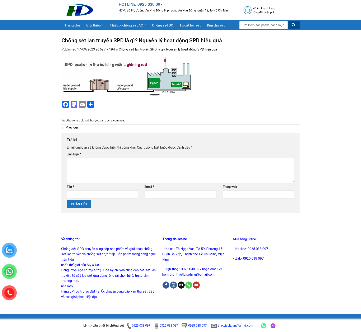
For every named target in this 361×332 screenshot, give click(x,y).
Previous (70, 127)
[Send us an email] (181, 285)
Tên (70, 187)
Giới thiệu (93, 25)
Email (149, 187)
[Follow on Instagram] (173, 285)
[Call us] (188, 285)
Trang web (230, 187)
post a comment (115, 120)
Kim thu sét (216, 25)
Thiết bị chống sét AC (126, 25)
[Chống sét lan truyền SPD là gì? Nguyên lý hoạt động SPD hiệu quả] (126, 77)
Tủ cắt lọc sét (190, 25)
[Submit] (294, 25)
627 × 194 (107, 49)
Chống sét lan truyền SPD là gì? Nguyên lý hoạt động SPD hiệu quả (168, 49)
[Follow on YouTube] (196, 285)
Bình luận (74, 154)
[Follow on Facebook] (166, 285)
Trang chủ (72, 25)
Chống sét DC (162, 25)
